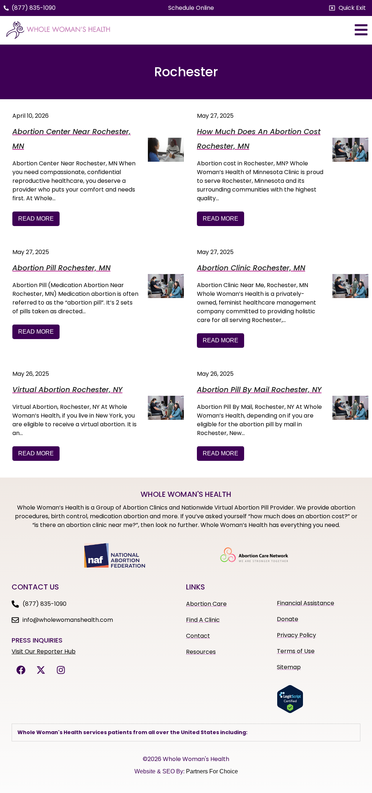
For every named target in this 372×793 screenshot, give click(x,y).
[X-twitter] (41, 670)
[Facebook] (21, 670)
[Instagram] (61, 670)
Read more (36, 219)
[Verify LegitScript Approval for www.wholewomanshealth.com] (290, 711)
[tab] (186, 732)
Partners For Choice (212, 771)
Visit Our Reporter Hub (44, 651)
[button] (347, 8)
